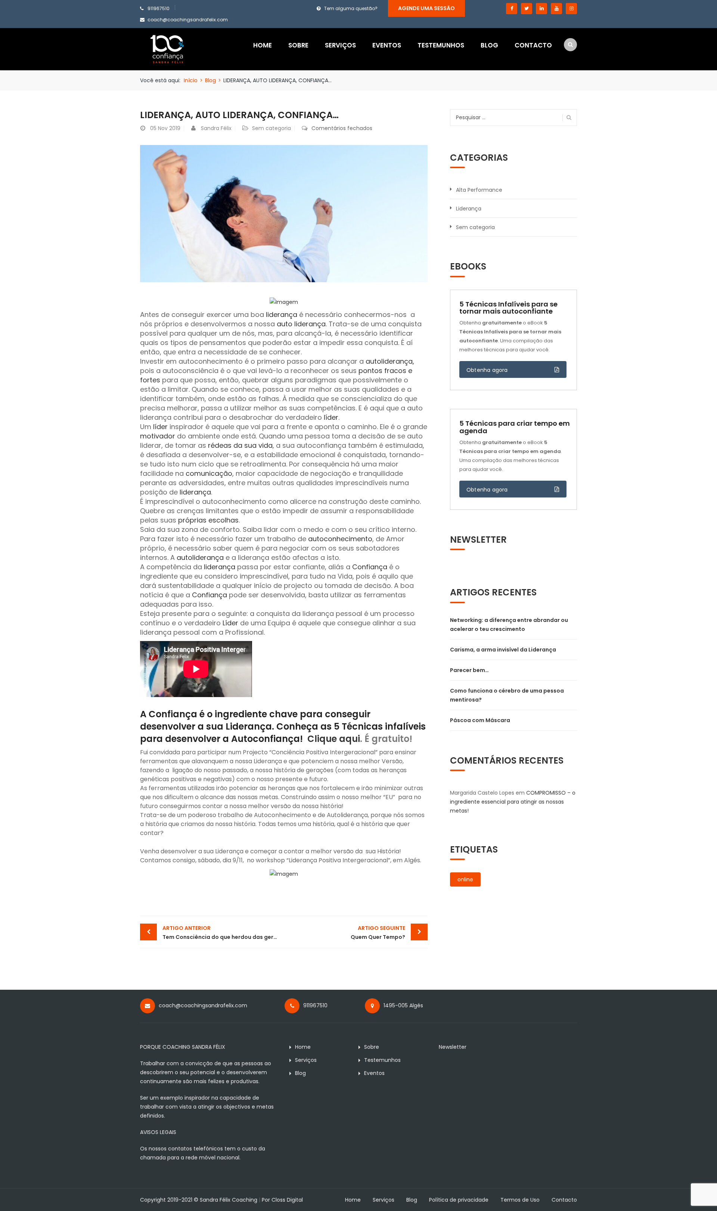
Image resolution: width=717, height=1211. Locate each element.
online (465, 879)
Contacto (533, 45)
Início (191, 80)
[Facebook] (511, 8)
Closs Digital (287, 1200)
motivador (157, 436)
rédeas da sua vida (240, 445)
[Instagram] (571, 8)
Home (262, 45)
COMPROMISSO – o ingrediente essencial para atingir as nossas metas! (512, 801)
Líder (230, 623)
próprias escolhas (208, 520)
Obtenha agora (487, 370)
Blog (489, 45)
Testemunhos (441, 45)
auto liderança (301, 324)
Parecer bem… (469, 670)
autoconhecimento (340, 538)
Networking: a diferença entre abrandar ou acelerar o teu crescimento (509, 624)
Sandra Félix (216, 128)
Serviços (340, 45)
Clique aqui (333, 739)
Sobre (298, 45)
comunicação (209, 473)
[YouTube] (556, 8)
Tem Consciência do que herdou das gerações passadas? (223, 932)
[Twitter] (526, 8)
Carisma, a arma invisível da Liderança (503, 649)
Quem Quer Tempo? (378, 932)
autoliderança (200, 557)
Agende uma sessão (426, 8)
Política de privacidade (458, 1200)
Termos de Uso (520, 1200)
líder (331, 417)
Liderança (468, 208)
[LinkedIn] (541, 8)
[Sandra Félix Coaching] (167, 48)
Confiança (369, 566)
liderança (281, 314)
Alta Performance (479, 190)
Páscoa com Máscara (480, 720)
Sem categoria (271, 128)
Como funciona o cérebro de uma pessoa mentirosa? (507, 695)
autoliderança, (390, 361)
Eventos (386, 45)
